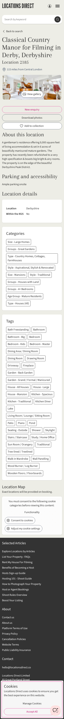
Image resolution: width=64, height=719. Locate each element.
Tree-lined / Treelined (20, 452)
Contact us (8, 617)
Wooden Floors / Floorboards (25, 473)
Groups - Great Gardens (21, 249)
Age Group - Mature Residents (25, 296)
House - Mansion (17, 394)
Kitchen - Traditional (19, 401)
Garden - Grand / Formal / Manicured (29, 380)
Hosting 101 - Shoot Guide (17, 578)
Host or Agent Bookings (15, 589)
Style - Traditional (40, 275)
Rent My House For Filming (17, 562)
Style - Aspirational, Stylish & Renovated (31, 268)
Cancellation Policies (14, 639)
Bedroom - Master (40, 344)
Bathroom (39, 330)
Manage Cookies (32, 703)
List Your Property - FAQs (16, 557)
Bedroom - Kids (16, 344)
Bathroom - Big (16, 337)
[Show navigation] (57, 6)
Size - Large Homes (19, 242)
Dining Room (15, 358)
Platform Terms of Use (14, 628)
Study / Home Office (42, 437)
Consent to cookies (22, 520)
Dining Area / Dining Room (23, 351)
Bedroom (34, 337)
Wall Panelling (41, 459)
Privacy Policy (10, 634)
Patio (10, 423)
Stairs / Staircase (17, 437)
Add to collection (34, 126)
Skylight (50, 430)
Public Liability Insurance (16, 650)
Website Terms (10, 645)
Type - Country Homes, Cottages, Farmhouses (26, 258)
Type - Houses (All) (18, 303)
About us (7, 623)
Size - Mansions (16, 275)
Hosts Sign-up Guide (13, 573)
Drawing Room (35, 358)
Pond (32, 423)
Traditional (43, 444)
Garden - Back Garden (20, 373)
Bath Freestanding (18, 330)
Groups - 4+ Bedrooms (20, 289)
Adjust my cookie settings (25, 528)
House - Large (41, 387)
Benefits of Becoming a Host (18, 568)
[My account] (49, 6)
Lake (10, 408)
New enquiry (32, 109)
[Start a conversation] (55, 710)
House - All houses (18, 387)
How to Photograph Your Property (21, 584)
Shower (36, 430)
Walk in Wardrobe (18, 459)
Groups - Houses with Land (23, 282)
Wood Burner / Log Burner (23, 466)
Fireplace (28, 365)
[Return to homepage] (18, 6)
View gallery (34, 94)
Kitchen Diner (43, 401)
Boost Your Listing (12, 600)
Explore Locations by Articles (18, 551)
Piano (21, 423)
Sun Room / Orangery (20, 444)
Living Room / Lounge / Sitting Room (29, 416)
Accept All (32, 712)
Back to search (14, 31)
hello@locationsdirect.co (16, 667)
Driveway (13, 365)
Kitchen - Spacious (42, 394)
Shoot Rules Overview (14, 595)
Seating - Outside (17, 430)
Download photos (32, 118)
